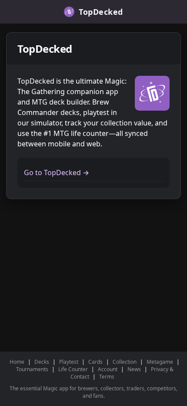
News (134, 369)
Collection (125, 361)
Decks (41, 361)
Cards (95, 361)
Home (17, 361)
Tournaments (32, 369)
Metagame (160, 361)
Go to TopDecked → (56, 172)
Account (107, 369)
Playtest (68, 361)
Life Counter (73, 369)
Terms (106, 376)
